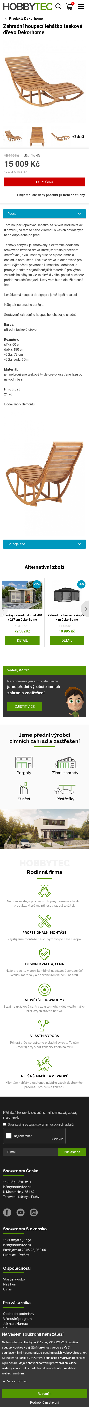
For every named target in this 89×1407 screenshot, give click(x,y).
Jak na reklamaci (15, 1324)
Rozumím (44, 1394)
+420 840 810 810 (17, 1182)
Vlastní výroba (14, 1279)
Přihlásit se (72, 1152)
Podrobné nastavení (44, 1403)
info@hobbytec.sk (17, 1245)
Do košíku (44, 182)
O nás (7, 1289)
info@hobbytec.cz (17, 1187)
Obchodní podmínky (18, 1314)
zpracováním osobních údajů (51, 1124)
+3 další (78, 137)
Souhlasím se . (41, 1124)
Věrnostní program (17, 1319)
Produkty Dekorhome (26, 19)
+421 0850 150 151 (17, 1240)
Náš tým (9, 1284)
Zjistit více (25, 707)
